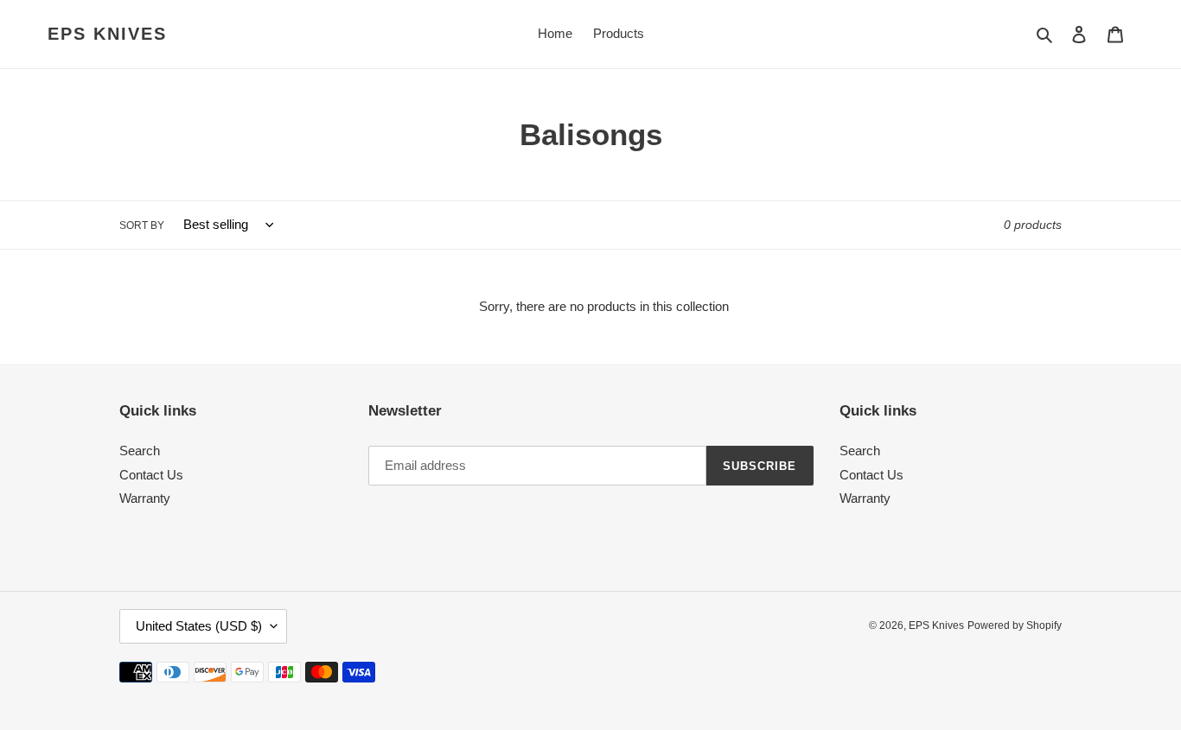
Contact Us (151, 474)
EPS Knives (107, 33)
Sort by (141, 225)
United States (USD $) (199, 626)
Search (139, 450)
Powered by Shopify (1014, 625)
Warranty (144, 498)
